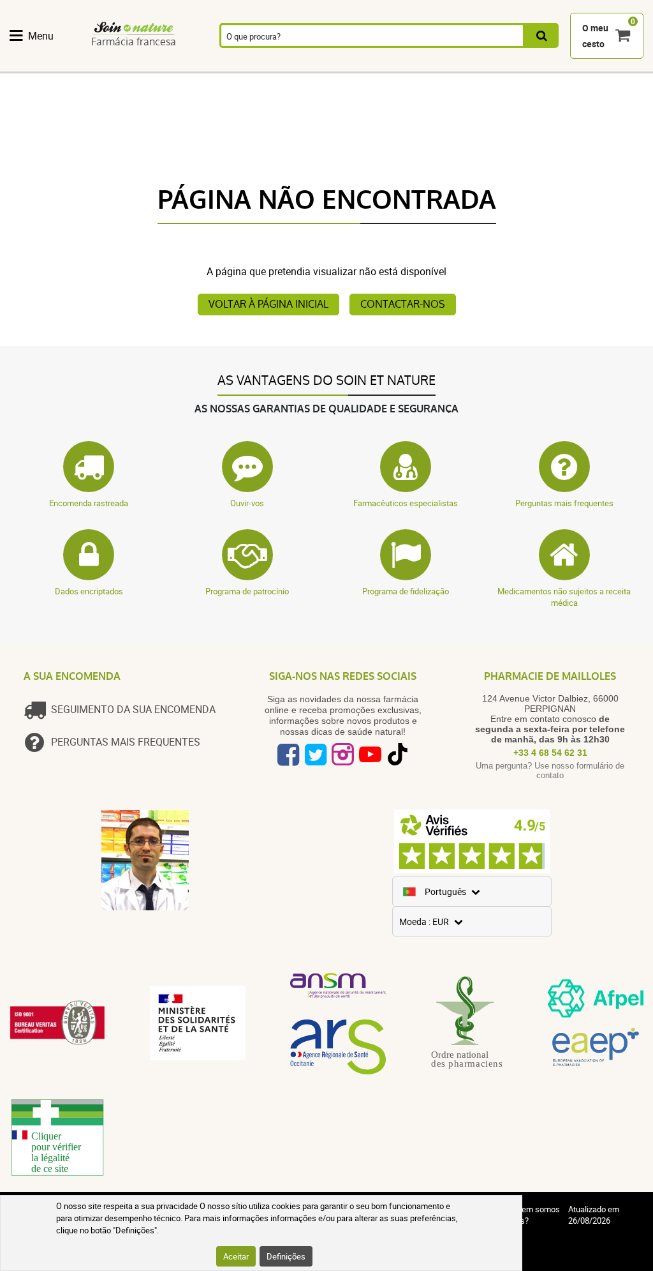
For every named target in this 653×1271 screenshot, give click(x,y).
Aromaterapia (249, 65)
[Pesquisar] (542, 35)
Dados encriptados (89, 591)
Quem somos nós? (535, 1214)
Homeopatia (183, 65)
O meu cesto (595, 36)
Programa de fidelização (405, 591)
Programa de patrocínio (247, 591)
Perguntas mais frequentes (564, 503)
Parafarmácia (392, 65)
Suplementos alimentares (43, 65)
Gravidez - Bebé (580, 65)
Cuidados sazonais (452, 65)
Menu (41, 36)
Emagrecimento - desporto (517, 65)
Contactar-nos (402, 304)
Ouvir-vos (247, 503)
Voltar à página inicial (268, 304)
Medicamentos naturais (114, 65)
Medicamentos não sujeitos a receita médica (564, 596)
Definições (286, 1256)
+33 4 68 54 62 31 (550, 752)
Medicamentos (321, 65)
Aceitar (236, 1256)
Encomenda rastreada (88, 503)
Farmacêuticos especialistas (405, 503)
